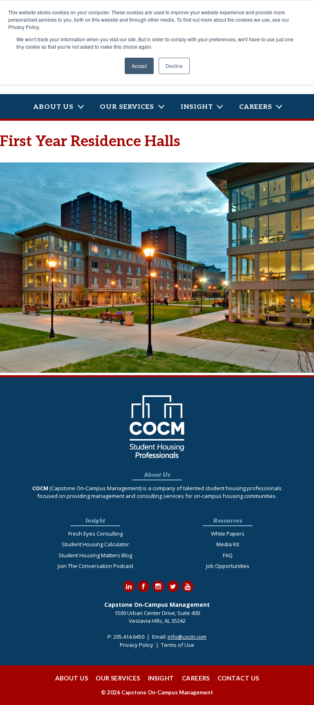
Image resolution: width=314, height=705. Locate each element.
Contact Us (238, 678)
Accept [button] (139, 65)
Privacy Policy (136, 645)
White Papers (227, 533)
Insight (197, 107)
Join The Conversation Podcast (95, 566)
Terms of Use (177, 645)
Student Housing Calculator (95, 544)
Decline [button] (174, 65)
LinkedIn (129, 586)
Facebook (143, 586)
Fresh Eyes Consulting (95, 533)
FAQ (228, 555)
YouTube (187, 586)
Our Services (127, 107)
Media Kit (227, 544)
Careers (255, 107)
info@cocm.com (187, 636)
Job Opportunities (227, 566)
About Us (53, 107)
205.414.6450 (128, 636)
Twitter (173, 586)
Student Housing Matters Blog (95, 555)
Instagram (158, 586)
